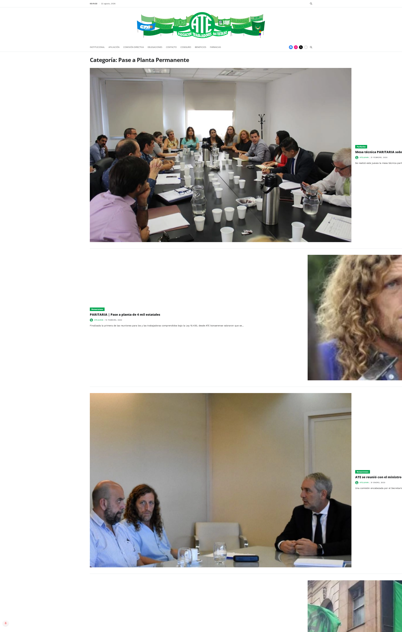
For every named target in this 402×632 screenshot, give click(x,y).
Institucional (97, 47)
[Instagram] (296, 47)
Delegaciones (155, 47)
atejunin (364, 157)
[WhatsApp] (306, 47)
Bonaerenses (97, 309)
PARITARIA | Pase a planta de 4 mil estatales (125, 314)
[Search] (311, 4)
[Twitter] (301, 47)
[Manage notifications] (5, 623)
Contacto (171, 47)
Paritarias (361, 147)
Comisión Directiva (133, 47)
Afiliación (114, 47)
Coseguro (185, 47)
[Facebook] (291, 47)
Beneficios (200, 47)
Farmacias (215, 47)
